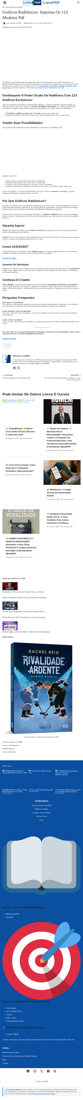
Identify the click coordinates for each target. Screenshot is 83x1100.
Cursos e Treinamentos (10, 745)
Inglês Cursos (11, 1018)
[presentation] (20, 411)
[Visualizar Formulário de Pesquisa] (78, 2)
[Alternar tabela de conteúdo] (7, 345)
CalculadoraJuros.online (15, 1021)
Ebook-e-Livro (41, 816)
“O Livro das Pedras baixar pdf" (41, 790)
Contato (5, 1063)
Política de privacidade (10, 1052)
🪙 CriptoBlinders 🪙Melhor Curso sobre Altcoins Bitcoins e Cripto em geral (20, 431)
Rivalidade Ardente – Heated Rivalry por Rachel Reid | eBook (41, 737)
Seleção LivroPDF (16, 23)
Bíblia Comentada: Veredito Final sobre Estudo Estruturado (24, 597)
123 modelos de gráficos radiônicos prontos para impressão (39, 87)
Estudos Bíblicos (8, 749)
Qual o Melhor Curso (14, 1011)
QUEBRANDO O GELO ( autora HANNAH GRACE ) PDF (14, 791)
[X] (41, 1071)
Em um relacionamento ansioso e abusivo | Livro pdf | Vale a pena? (63, 378)
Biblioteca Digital (41, 809)
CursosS (9, 1015)
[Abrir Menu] (4, 3)
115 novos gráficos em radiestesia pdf (16, 377)
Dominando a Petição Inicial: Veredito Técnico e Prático (23, 592)
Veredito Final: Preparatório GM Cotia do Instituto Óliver (23, 612)
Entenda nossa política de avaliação (44, 1094)
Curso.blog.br (11, 1008)
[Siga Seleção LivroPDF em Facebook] (14, 368)
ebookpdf (9, 917)
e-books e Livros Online (41, 813)
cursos (41, 820)
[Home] (3, 7)
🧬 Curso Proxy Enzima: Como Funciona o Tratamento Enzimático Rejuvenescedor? (20, 468)
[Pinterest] (48, 1071)
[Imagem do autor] (3, 23)
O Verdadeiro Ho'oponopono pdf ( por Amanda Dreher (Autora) (67, 791)
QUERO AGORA (9, 258)
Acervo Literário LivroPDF (12, 742)
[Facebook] (28, 1071)
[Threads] (55, 1071)
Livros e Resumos (9, 752)
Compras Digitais (12, 1034)
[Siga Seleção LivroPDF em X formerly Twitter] (18, 368)
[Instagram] (35, 1071)
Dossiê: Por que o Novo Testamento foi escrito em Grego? (23, 617)
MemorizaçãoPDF (12, 914)
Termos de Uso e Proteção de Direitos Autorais (19, 1056)
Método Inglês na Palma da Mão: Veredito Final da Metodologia (26, 632)
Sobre (4, 1060)
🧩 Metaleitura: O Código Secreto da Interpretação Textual (59, 492)
